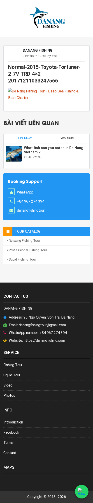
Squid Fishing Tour (22, 259)
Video (7, 385)
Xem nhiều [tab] (67, 138)
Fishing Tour (12, 365)
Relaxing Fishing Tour (24, 241)
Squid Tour (11, 375)
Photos (9, 395)
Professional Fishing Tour (27, 250)
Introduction (13, 422)
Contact (9, 453)
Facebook (11, 432)
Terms (8, 442)
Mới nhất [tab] (25, 138)
